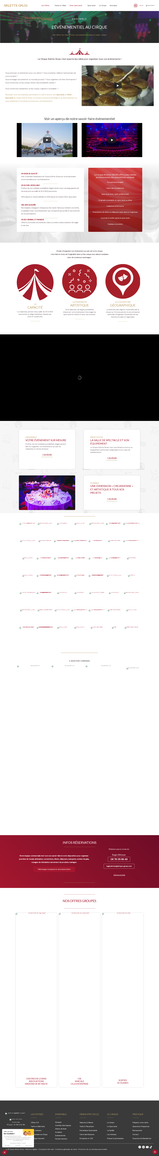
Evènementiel (60, 1135)
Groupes (58, 1122)
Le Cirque (110, 1122)
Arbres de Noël (60, 1129)
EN (140, 5)
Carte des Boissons (87, 1134)
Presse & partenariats (115, 1138)
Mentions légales (31, 1149)
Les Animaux (111, 1134)
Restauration (137, 1130)
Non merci (7, 1145)
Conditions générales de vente (66, 1149)
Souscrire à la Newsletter (141, 1138)
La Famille (110, 1130)
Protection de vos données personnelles (92, 1149)
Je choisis (18, 1145)
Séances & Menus (86, 1122)
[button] (4, 1152)
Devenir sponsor (61, 1139)
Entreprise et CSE (86, 1138)
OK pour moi (28, 1145)
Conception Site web (46, 1149)
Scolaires (58, 1132)
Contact (135, 1134)
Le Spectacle (112, 1126)
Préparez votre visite (140, 1122)
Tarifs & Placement (87, 1126)
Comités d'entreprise (63, 1125)
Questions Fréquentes (140, 1126)
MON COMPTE (150, 5)
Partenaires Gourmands (88, 1130)
